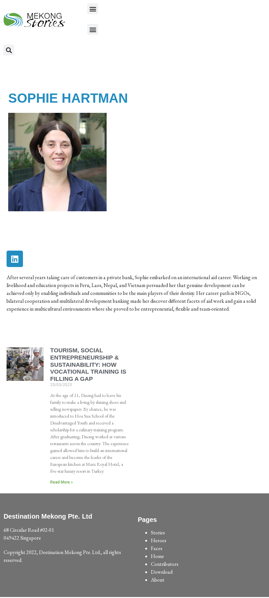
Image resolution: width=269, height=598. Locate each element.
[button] (92, 8)
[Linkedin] (15, 259)
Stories (158, 532)
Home (157, 556)
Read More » (61, 482)
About (157, 579)
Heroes (158, 540)
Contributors (164, 564)
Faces (156, 548)
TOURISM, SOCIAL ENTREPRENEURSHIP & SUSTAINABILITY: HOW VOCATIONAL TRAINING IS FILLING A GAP (88, 364)
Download (162, 571)
